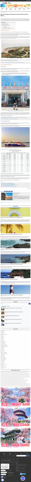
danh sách (27, 374)
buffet (26, 383)
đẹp (1, 374)
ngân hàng (24, 374)
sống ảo (4, 374)
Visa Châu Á (2, 335)
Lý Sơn (12, 191)
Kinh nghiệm (11, 9)
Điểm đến (6, 9)
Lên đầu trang (8, 202)
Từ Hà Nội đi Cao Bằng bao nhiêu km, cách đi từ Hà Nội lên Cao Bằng (13, 319)
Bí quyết (12, 378)
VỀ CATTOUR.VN (3, 0)
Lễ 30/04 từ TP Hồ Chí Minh (4, 334)
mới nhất (9, 383)
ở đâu (4, 191)
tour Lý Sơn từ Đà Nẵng (11, 184)
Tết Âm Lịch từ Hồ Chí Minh (4, 353)
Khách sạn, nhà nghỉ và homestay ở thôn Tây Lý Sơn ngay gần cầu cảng (11, 217)
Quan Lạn (18, 377)
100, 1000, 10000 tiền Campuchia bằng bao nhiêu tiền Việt (12, 315)
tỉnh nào (7, 191)
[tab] (4, 306)
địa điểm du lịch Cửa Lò (10, 382)
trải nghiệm (8, 377)
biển (23, 373)
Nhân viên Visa (7, 385)
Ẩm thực (15, 9)
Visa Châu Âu (2, 340)
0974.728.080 (9, 459)
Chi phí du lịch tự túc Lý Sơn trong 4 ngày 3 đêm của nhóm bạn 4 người (11, 264)
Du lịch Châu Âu (2, 333)
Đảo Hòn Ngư (23, 382)
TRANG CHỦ (2, 9)
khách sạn (17, 374)
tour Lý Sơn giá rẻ (6, 185)
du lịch (5, 373)
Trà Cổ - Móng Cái (27, 373)
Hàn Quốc (8, 373)
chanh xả (2, 377)
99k (24, 383)
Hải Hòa (29, 377)
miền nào (9, 191)
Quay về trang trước (4, 202)
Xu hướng (24, 9)
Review (28, 8)
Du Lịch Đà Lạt (2, 363)
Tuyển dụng (2, 385)
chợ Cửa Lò (25, 381)
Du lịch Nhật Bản (2, 347)
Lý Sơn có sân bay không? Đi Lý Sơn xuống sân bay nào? (9, 279)
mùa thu (5, 377)
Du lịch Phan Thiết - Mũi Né (4, 364)
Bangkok (9, 378)
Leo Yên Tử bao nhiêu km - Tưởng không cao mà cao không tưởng (13, 323)
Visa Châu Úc (2, 339)
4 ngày (6, 378)
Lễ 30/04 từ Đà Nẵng (3, 359)
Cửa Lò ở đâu (16, 382)
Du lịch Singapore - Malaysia (4, 345)
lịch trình (21, 374)
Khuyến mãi (20, 9)
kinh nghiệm (13, 374)
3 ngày (21, 377)
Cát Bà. (11, 385)
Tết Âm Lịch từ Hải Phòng (4, 352)
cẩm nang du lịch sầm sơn (14, 383)
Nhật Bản (22, 378)
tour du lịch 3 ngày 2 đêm (4, 381)
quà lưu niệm (14, 373)
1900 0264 (29, 0)
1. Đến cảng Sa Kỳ (4, 26)
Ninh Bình (18, 378)
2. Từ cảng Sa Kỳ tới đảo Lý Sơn (6, 27)
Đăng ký (28, 455)
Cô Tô (13, 385)
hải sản (10, 381)
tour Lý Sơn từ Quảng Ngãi (12, 186)
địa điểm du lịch (19, 373)
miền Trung (20, 385)
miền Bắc (16, 385)
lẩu (28, 383)
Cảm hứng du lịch (2, 12)
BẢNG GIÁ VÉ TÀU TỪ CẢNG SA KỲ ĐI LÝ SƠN (8, 28)
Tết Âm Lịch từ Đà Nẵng (3, 358)
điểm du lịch (7, 374)
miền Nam (23, 385)
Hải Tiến (15, 378)
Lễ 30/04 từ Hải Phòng (3, 341)
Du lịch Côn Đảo (2, 351)
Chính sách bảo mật (10, 474)
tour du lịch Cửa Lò (3, 382)
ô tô (19, 383)
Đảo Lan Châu (13, 381)
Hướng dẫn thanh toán (10, 475)
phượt (22, 383)
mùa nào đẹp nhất (13, 377)
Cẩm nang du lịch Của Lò (19, 381)
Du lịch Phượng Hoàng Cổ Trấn (4, 346)
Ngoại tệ (2, 373)
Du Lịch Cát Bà (2, 365)
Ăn (10, 374)
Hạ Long (20, 382)
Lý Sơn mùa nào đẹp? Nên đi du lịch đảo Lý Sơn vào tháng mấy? (10, 249)
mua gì (11, 373)
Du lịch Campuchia (3, 357)
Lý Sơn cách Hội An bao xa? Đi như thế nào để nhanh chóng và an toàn (11, 234)
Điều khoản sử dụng (10, 473)
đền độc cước (28, 385)
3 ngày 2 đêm (25, 377)
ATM (6, 383)
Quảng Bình (2, 378)
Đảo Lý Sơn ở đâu (9, 117)
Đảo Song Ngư (3, 383)
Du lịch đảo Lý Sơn (16, 193)
